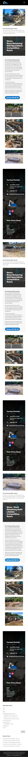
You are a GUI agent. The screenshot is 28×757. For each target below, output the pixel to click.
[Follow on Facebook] (10, 211)
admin (5, 30)
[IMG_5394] (14, 625)
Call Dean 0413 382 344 (12, 98)
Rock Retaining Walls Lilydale (10, 28)
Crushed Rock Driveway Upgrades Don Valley (11, 740)
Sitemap (8, 755)
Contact (4, 727)
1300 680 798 (13, 191)
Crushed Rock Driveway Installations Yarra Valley (12, 744)
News (8, 226)
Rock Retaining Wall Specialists (9, 31)
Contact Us (10, 234)
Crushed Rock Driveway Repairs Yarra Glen (11, 738)
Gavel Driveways (11, 231)
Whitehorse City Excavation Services (11, 716)
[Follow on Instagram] (12, 211)
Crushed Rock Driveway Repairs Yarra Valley (11, 746)
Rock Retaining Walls (20, 31)
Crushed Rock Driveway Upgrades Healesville (11, 742)
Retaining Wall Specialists (18, 261)
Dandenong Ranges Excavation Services (11, 718)
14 (20, 593)
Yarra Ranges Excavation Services (10, 715)
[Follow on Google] (10, 214)
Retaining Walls (11, 229)
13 (19, 593)
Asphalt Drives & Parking (8, 723)
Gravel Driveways (6, 722)
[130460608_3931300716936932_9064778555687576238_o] (14, 579)
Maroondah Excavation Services (9, 713)
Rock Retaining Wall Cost (19, 30)
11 (17, 593)
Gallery (8, 228)
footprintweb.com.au (17, 755)
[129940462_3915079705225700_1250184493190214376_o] (14, 610)
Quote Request (10, 232)
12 (18, 593)
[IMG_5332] (14, 594)
